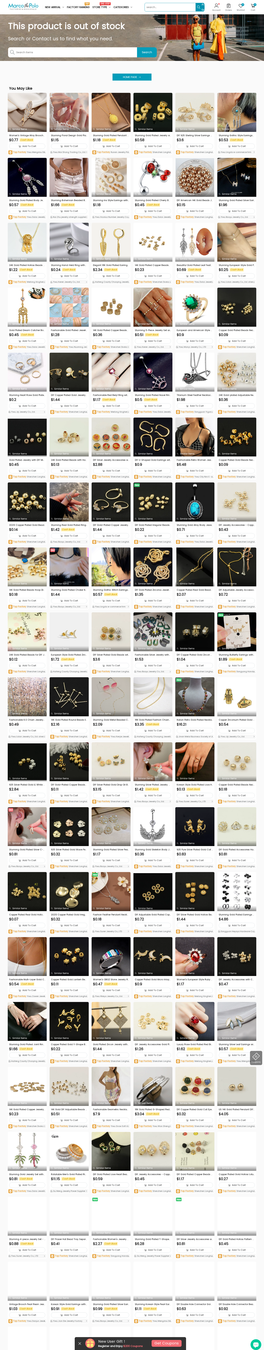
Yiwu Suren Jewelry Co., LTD (192, 801)
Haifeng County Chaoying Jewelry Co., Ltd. (110, 282)
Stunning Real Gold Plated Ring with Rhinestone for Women (68, 525)
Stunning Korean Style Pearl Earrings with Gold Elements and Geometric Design (153, 1304)
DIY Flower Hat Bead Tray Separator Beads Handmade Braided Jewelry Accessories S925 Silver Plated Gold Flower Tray (69, 1239)
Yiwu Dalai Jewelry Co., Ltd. (26, 217)
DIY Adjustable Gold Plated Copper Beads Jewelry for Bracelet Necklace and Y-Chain (152, 914)
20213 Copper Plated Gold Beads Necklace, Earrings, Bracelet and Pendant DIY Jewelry (27, 525)
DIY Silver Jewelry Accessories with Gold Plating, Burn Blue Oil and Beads (111, 460)
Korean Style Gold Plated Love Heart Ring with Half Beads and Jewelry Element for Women (194, 784)
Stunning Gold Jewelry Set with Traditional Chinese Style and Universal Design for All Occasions (26, 1174)
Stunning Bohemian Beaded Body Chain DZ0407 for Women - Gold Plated (68, 200)
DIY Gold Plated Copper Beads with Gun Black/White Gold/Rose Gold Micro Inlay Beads (195, 1174)
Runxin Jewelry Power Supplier (111, 152)
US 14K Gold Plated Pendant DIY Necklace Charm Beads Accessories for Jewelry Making (236, 1109)
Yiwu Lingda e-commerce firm (235, 152)
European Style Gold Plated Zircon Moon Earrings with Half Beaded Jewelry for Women (69, 654)
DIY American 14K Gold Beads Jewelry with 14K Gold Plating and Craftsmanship (195, 200)
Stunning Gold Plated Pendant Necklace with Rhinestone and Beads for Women (111, 135)
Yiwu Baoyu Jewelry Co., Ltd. (234, 217)
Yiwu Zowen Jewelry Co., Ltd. (27, 996)
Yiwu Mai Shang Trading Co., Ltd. (69, 152)
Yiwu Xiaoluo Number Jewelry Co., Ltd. (111, 217)
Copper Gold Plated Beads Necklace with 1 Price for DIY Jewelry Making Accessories (237, 784)
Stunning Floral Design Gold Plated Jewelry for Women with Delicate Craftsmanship (69, 135)
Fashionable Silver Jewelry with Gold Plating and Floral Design (152, 654)
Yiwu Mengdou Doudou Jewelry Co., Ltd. (26, 152)
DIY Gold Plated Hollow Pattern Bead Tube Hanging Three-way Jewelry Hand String (236, 1239)
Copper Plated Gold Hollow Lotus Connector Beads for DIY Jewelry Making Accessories (237, 1174)
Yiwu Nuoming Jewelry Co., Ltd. (69, 347)
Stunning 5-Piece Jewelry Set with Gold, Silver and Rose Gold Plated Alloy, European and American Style (153, 330)
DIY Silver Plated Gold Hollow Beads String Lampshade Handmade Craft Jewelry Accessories (194, 914)
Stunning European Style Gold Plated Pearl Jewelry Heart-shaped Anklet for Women (236, 265)
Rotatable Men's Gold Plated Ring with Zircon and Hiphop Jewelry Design (69, 1174)
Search (147, 52)
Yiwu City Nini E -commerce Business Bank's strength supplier (194, 477)
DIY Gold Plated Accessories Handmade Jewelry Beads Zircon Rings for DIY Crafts (237, 849)
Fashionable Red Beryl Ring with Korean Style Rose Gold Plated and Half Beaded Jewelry (111, 395)
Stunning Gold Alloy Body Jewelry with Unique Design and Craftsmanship (195, 525)
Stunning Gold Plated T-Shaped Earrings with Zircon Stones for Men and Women (153, 1239)
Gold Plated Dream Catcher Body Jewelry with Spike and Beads (27, 330)
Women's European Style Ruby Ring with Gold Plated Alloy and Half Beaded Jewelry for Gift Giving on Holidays (195, 979)
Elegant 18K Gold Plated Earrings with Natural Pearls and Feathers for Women (111, 265)
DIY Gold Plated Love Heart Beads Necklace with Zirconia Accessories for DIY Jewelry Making (111, 1174)
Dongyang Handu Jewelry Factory (236, 672)
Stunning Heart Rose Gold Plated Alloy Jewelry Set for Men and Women (26, 395)
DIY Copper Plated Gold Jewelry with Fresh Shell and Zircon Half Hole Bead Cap (68, 395)
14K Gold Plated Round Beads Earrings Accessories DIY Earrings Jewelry (69, 720)
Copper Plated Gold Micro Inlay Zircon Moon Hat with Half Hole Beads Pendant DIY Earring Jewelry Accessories (153, 979)
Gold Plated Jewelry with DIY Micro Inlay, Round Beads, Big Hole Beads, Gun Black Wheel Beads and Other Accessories (27, 460)
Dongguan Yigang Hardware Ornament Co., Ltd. (194, 412)
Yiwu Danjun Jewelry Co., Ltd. (26, 1321)
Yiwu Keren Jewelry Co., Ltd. (66, 281)
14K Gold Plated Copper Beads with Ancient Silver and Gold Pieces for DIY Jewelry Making (152, 265)
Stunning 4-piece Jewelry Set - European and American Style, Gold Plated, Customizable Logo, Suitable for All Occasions (27, 1239)
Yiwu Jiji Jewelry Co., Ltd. (23, 411)
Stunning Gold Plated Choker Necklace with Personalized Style (69, 590)
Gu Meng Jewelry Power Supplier (68, 1191)
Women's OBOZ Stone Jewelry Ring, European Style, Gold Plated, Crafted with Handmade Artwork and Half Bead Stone (111, 979)
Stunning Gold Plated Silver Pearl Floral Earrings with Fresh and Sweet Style (111, 849)
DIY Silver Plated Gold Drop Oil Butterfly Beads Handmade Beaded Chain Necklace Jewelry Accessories (111, 784)
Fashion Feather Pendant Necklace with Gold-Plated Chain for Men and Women (111, 914)
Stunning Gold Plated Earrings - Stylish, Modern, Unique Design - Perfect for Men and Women (236, 914)
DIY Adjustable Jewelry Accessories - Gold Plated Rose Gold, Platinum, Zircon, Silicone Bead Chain (237, 590)
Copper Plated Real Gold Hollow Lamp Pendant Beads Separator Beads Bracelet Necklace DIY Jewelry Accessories (27, 914)
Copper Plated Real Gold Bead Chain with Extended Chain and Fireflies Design (194, 590)
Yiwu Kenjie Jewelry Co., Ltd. (110, 737)
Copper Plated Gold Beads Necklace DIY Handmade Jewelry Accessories (237, 460)
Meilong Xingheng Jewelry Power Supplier (26, 282)
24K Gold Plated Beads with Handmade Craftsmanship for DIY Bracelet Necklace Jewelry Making (69, 460)
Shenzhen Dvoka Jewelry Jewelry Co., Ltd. (152, 282)
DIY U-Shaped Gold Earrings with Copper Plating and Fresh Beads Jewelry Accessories (152, 460)
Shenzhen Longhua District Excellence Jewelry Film (152, 152)
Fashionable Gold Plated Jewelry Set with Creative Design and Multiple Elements (69, 330)
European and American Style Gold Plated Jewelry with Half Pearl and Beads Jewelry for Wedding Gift (195, 330)
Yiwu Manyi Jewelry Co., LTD (192, 347)
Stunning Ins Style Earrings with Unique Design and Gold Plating (111, 200)
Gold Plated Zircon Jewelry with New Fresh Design (110, 1044)
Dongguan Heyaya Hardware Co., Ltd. (236, 932)
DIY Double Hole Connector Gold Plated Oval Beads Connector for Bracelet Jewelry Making (194, 1304)
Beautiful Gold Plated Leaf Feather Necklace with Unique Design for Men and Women (195, 265)
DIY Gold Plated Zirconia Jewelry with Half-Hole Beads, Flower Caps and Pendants (152, 590)
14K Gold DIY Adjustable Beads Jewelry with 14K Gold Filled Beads (69, 1109)
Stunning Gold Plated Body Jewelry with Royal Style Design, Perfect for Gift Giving (26, 200)
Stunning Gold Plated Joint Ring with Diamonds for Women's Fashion (27, 1044)
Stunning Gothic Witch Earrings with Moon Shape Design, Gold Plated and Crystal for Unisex (111, 590)
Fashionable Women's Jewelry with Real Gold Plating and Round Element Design (111, 1239)
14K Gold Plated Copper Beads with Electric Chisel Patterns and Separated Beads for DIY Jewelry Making (111, 330)
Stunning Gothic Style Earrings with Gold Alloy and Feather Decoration (236, 135)
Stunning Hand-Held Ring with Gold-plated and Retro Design (68, 265)
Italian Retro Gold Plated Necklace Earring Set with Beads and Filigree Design (195, 720)
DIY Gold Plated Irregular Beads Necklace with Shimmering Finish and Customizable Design (152, 525)
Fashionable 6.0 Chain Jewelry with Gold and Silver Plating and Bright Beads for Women (27, 720)
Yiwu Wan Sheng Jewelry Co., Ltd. (152, 1126)
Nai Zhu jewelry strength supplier (69, 217)
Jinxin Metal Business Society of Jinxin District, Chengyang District (194, 737)
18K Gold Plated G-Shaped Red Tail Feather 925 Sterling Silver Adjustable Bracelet (152, 1109)
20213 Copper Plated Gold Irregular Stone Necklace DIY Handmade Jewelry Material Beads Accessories (69, 914)
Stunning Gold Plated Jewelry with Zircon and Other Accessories (152, 135)
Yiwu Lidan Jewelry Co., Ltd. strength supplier (237, 282)
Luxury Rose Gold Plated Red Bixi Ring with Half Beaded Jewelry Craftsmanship (195, 1044)
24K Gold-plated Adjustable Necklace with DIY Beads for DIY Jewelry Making (237, 395)
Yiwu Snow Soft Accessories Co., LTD (110, 1126)
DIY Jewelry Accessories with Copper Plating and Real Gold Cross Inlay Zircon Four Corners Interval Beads (237, 979)
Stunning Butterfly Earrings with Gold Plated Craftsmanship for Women (236, 654)
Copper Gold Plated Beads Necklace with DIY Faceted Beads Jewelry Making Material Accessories (237, 330)
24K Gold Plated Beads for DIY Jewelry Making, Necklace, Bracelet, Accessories (27, 654)
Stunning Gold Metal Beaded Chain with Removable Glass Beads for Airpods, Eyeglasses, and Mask (111, 720)
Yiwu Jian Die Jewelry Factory (67, 1321)
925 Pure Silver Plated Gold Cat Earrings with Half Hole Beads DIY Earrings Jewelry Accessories (195, 849)
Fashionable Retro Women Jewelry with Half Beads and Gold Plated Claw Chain (195, 460)
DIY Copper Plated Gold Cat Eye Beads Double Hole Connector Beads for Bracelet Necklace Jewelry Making (195, 1109)
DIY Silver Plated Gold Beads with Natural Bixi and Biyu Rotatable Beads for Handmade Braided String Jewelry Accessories (111, 654)
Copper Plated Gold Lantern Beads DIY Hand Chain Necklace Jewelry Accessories (69, 979)
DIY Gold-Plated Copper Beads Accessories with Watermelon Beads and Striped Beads (69, 784)
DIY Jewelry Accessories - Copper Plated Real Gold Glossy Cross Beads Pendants (237, 525)
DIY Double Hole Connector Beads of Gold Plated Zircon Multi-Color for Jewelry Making (237, 1304)
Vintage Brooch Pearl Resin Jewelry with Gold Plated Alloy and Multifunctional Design (27, 1304)
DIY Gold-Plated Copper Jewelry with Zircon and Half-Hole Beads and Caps (110, 525)
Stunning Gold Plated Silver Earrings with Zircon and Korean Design (237, 200)
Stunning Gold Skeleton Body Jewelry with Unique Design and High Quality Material (153, 849)
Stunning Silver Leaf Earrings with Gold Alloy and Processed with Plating (237, 1044)
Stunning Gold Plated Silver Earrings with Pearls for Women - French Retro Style (111, 1304)
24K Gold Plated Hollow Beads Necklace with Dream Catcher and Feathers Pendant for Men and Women (27, 265)
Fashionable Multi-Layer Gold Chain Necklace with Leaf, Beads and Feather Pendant (26, 979)
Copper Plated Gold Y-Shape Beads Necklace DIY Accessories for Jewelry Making (69, 1044)
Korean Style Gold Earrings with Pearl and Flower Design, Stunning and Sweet (69, 1304)
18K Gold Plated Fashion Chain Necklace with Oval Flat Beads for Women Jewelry (152, 720)
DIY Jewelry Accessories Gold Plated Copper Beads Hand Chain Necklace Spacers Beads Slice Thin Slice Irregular (153, 1044)
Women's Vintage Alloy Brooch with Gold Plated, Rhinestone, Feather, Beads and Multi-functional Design (27, 135)
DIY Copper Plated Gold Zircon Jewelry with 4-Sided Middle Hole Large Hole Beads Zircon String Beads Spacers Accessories (194, 654)
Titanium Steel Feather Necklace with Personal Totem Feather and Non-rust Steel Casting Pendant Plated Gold (194, 395)
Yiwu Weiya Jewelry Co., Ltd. (108, 996)
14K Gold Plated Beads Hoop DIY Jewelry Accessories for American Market (27, 590)
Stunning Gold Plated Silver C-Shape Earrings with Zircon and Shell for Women (27, 849)
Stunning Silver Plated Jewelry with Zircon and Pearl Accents (153, 784)
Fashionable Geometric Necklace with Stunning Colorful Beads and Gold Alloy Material (110, 1109)
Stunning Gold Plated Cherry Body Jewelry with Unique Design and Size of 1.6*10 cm (153, 200)
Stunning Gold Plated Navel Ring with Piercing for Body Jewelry (152, 395)
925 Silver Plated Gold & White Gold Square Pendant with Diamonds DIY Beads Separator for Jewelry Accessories (27, 784)
